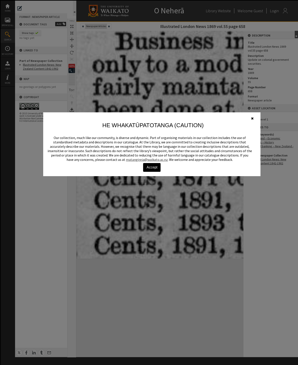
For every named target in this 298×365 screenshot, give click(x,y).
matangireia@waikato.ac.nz (147, 159)
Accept (152, 167)
